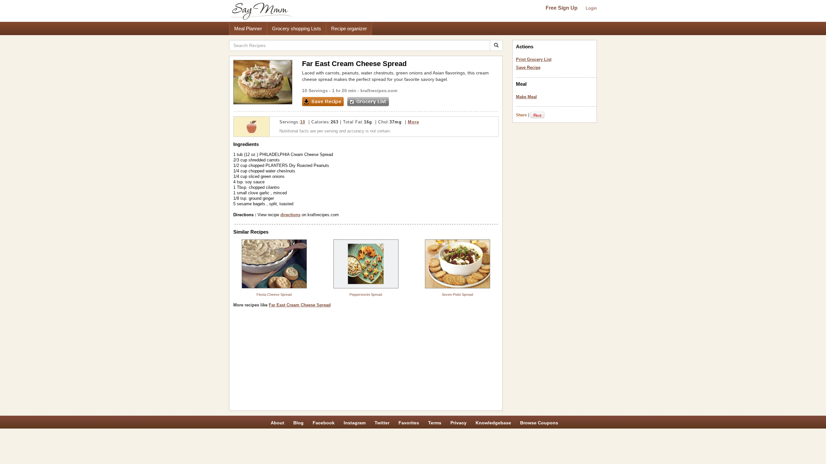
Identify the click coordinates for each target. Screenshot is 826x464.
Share (521, 115)
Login (591, 8)
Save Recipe (528, 67)
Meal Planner (248, 28)
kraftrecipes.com (378, 90)
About (277, 422)
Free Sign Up (562, 8)
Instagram (355, 422)
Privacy (458, 422)
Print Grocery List (533, 59)
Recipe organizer (349, 28)
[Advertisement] (366, 361)
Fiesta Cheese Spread (274, 294)
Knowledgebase (493, 422)
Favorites (408, 422)
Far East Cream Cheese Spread (300, 305)
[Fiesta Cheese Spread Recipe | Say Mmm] (274, 263)
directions (290, 214)
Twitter (382, 422)
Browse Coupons (539, 422)
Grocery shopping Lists (296, 28)
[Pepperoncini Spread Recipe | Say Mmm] (366, 263)
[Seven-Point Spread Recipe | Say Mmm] (458, 263)
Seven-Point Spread (457, 294)
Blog (298, 422)
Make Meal (526, 96)
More (413, 122)
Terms (434, 422)
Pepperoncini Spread (365, 294)
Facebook (324, 422)
